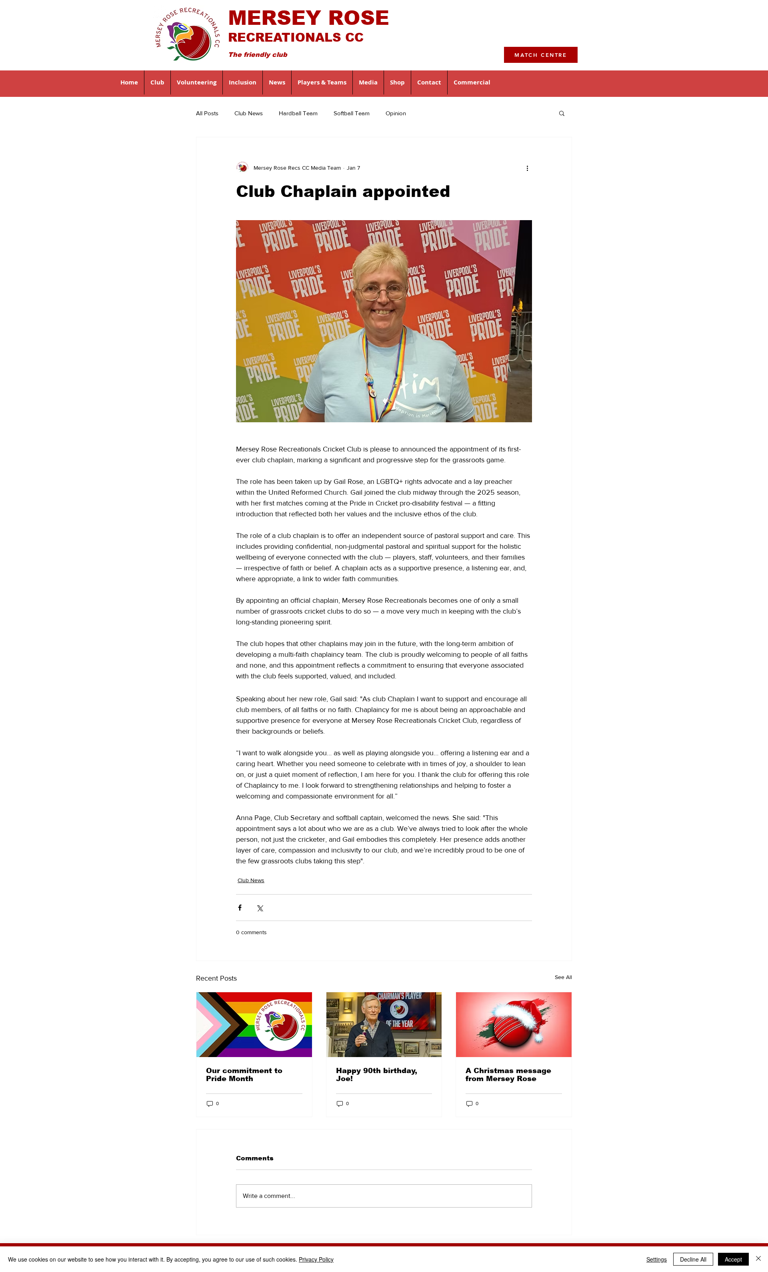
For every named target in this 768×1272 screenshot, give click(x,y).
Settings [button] (656, 1259)
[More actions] (527, 168)
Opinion (396, 113)
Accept (733, 1259)
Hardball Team (298, 113)
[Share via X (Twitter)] (259, 907)
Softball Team (352, 113)
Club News (248, 113)
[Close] (758, 1259)
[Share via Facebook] (240, 907)
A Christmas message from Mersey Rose (508, 1075)
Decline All (693, 1259)
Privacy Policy (316, 1259)
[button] (157, 82)
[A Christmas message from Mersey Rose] (514, 1024)
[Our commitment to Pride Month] (254, 1024)
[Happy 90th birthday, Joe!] (384, 1024)
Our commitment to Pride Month (244, 1075)
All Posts (207, 113)
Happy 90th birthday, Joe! (376, 1075)
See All (563, 977)
